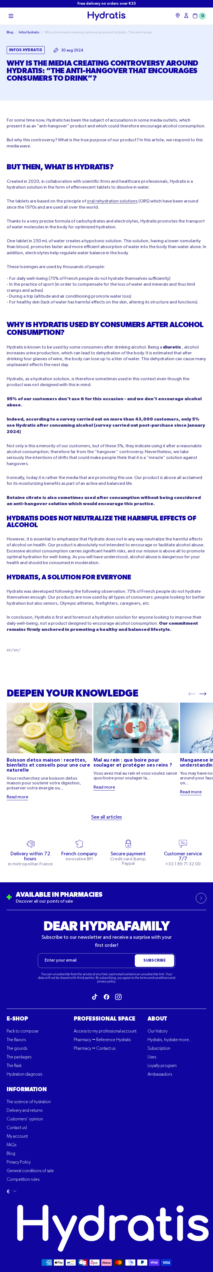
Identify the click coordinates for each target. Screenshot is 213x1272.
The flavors (16, 1040)
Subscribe (154, 960)
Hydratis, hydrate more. (169, 1040)
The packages (19, 1057)
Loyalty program (162, 1066)
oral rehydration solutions (112, 201)
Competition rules (23, 1179)
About (157, 1019)
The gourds (17, 1048)
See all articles (106, 817)
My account (17, 1136)
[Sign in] (186, 15)
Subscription (159, 1048)
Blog (11, 1154)
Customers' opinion (25, 1119)
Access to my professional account (105, 1031)
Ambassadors (160, 1074)
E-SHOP (17, 1019)
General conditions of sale (30, 1171)
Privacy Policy (19, 1162)
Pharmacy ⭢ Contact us (94, 1048)
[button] (11, 16)
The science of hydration (29, 1102)
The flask (14, 1066)
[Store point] (178, 15)
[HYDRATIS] (106, 16)
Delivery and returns (24, 1110)
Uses (152, 1057)
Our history (158, 1031)
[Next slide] (202, 693)
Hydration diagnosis (24, 1074)
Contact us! (17, 1128)
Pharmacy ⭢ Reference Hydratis (102, 1040)
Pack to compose (23, 1031)
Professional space (104, 1019)
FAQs (11, 1145)
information (27, 1089)
